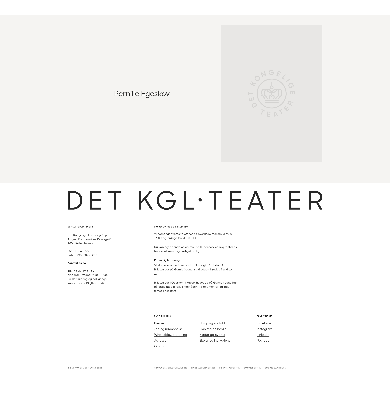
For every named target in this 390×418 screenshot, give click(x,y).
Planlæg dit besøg (213, 329)
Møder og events (212, 334)
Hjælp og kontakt (212, 323)
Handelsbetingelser (203, 368)
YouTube (263, 340)
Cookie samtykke (275, 368)
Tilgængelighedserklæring (171, 368)
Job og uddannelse (168, 329)
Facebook (264, 323)
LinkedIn (263, 334)
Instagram (264, 329)
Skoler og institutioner (216, 340)
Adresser (161, 340)
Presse (159, 323)
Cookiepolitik (252, 368)
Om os (159, 346)
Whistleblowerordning (170, 334)
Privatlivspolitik (229, 368)
